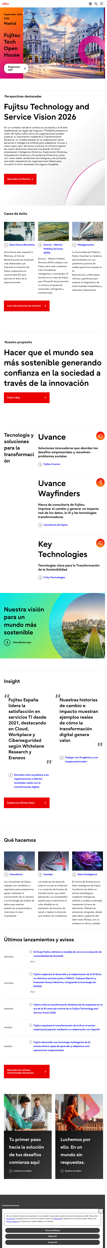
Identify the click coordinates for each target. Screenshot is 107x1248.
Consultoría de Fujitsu (56, 525)
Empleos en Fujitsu (73, 1171)
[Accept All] (10, 1219)
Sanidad (48, 874)
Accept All (52, 1242)
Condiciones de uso (10, 1205)
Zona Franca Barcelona (22, 244)
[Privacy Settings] (12, 1221)
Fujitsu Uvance (52, 464)
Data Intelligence (87, 874)
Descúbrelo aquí (22, 642)
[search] (95, 3)
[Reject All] (57, 1219)
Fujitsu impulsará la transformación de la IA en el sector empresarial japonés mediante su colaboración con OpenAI (67, 1027)
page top (100, 1203)
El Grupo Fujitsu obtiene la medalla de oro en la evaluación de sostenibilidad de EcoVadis (68, 954)
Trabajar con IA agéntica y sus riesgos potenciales (81, 759)
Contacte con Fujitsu (23, 1171)
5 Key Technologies (54, 577)
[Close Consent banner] (101, 1211)
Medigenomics (86, 244)
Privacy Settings (52, 1230)
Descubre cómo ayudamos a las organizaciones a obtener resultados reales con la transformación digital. (31, 781)
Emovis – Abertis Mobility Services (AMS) (53, 248)
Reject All (52, 1236)
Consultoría (16, 874)
